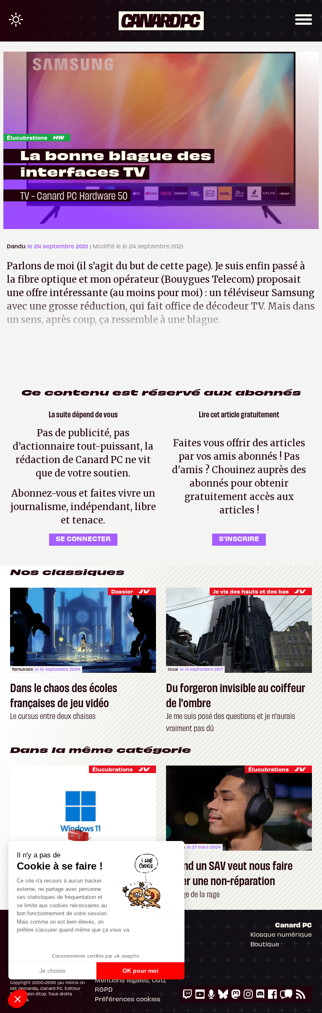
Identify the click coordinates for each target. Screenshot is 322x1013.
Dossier (122, 591)
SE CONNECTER (83, 538)
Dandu (17, 246)
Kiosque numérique (281, 934)
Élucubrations (27, 137)
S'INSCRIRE (239, 538)
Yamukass (22, 669)
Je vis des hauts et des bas (251, 591)
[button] (18, 999)
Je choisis (52, 970)
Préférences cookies (128, 999)
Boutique (264, 944)
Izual (173, 669)
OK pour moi (140, 970)
